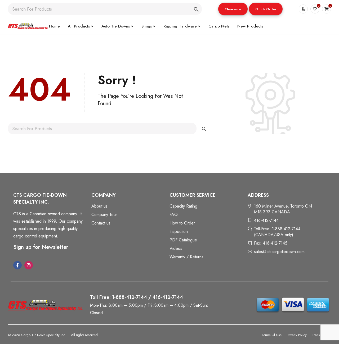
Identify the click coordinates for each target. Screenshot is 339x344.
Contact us (100, 223)
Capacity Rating (183, 206)
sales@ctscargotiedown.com (279, 252)
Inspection (179, 231)
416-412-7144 (266, 220)
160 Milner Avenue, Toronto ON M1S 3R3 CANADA (283, 209)
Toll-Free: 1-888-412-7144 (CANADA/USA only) (277, 232)
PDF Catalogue (183, 240)
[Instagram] (28, 265)
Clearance (233, 9)
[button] (233, 9)
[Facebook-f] (17, 265)
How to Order (182, 223)
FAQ (174, 215)
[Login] (303, 8)
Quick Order (265, 9)
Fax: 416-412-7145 (270, 243)
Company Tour (104, 215)
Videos (176, 248)
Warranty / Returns (186, 257)
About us (99, 206)
